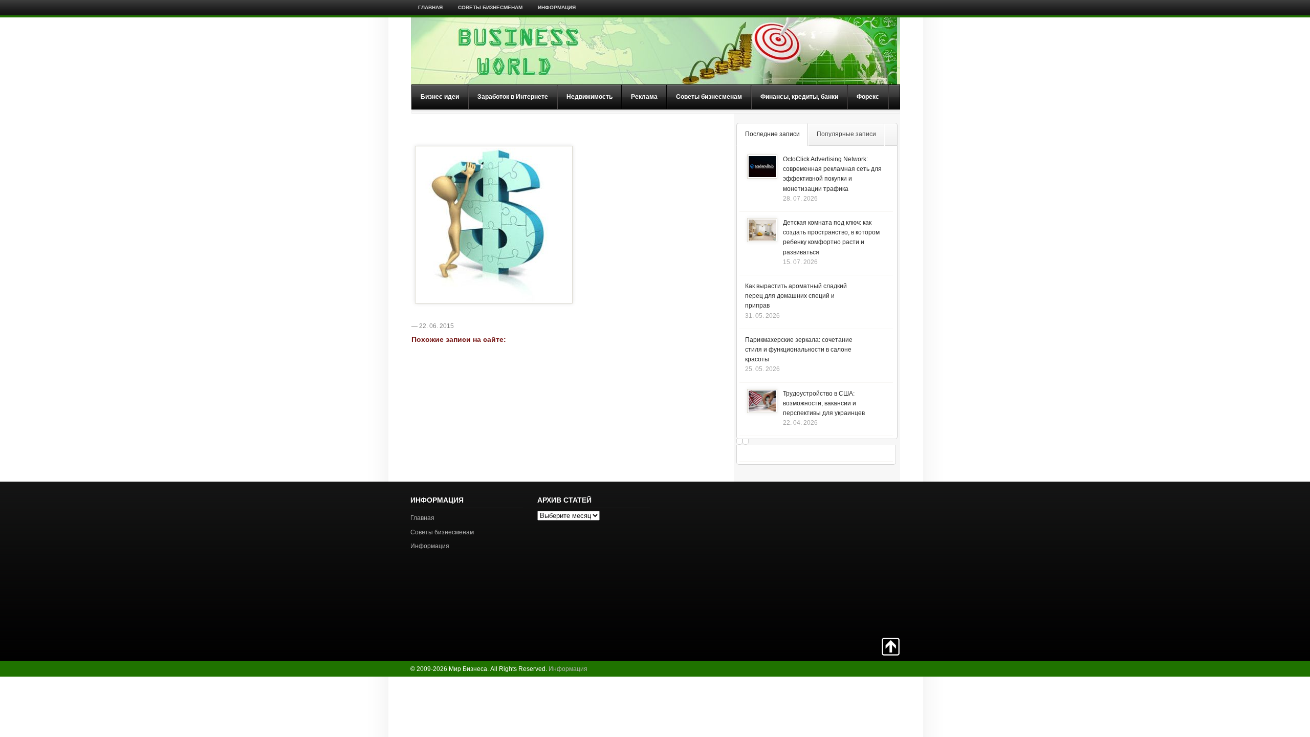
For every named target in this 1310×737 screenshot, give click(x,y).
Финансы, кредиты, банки (799, 96)
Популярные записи (846, 134)
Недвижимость (589, 96)
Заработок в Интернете (512, 96)
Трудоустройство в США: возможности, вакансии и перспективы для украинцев (824, 403)
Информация (557, 7)
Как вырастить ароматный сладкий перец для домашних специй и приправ (796, 296)
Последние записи (772, 134)
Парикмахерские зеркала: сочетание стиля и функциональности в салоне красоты (799, 349)
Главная (430, 7)
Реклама (644, 96)
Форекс (868, 96)
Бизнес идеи (440, 96)
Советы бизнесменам (490, 7)
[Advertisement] (864, 558)
